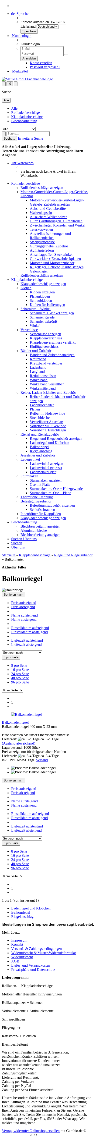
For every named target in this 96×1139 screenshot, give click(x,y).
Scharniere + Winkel (36, 309)
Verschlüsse (29, 330)
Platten (35, 409)
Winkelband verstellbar (47, 384)
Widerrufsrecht (22, 957)
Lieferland (28, 26)
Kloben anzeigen (42, 292)
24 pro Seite (20, 674)
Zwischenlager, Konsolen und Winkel (57, 225)
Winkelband (39, 380)
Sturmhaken (29, 476)
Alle (14, 108)
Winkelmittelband (43, 388)
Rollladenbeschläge (25, 113)
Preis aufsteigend (23, 603)
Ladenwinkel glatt (43, 472)
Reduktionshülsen (43, 376)
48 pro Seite (20, 678)
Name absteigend (24, 619)
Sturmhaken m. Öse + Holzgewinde (56, 489)
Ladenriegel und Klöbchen (49, 443)
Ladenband (38, 367)
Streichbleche (40, 418)
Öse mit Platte (40, 484)
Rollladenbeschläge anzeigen (42, 188)
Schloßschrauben (42, 510)
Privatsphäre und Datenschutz (33, 970)
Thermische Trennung (37, 497)
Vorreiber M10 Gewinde (48, 426)
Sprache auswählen (35, 22)
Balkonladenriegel (15, 722)
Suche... (9, 138)
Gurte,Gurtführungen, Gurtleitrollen (56, 221)
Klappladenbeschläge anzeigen (43, 284)
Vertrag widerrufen (16, 1131)
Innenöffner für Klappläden (41, 514)
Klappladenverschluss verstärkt (52, 342)
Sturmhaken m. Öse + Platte (50, 493)
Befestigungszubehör (36, 501)
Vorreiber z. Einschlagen (48, 430)
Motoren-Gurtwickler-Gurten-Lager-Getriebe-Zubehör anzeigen (57, 202)
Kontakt (17, 944)
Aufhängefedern (42, 250)
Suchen (17, 539)
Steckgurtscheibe (42, 242)
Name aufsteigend (24, 615)
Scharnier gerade (42, 317)
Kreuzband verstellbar (46, 363)
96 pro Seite (20, 682)
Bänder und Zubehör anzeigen (52, 355)
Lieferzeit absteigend (26, 645)
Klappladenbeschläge (27, 117)
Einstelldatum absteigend (29, 632)
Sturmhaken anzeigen (46, 480)
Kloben (26, 288)
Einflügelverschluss (44, 346)
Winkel (35, 326)
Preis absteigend (23, 607)
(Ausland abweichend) (18, 743)
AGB (15, 961)
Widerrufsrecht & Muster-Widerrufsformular (43, 953)
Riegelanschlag (41, 451)
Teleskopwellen (41, 229)
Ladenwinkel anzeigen (46, 464)
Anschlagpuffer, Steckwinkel (51, 254)
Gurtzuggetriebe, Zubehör (49, 246)
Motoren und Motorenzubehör (52, 263)
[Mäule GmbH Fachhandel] (27, 79)
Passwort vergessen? (45, 67)
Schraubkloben (41, 300)
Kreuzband (38, 359)
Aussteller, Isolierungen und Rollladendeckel (50, 236)
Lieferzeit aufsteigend (27, 640)
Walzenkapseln (41, 213)
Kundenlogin (21, 36)
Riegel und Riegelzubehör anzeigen (56, 438)
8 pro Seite (19, 665)
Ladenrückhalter (42, 405)
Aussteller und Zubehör (38, 455)
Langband (37, 372)
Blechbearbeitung (24, 121)
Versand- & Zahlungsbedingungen (36, 949)
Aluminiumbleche (34, 530)
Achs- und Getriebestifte (48, 208)
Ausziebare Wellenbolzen (48, 217)
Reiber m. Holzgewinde (47, 413)
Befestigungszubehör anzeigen (52, 505)
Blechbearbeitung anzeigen (40, 526)
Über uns (30, 539)
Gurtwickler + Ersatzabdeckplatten (55, 259)
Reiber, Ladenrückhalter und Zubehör (48, 392)
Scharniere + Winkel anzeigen (52, 313)
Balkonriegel (39, 447)
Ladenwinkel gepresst (46, 468)
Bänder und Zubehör (36, 351)
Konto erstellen (41, 63)
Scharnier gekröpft (43, 321)
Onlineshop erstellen (45, 1131)
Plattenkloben (40, 296)
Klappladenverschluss (46, 338)
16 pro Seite (20, 670)
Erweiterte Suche (30, 138)
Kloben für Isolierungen (47, 305)
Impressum (19, 940)
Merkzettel (19, 71)
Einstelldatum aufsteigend (30, 628)
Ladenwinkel (30, 459)
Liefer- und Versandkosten (30, 965)
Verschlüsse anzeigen (45, 334)
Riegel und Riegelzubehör (40, 434)
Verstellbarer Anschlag (46, 422)
